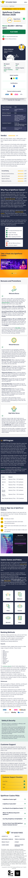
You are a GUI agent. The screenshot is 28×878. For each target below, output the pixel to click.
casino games (23, 564)
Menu (25, 2)
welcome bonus (6, 302)
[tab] (12, 273)
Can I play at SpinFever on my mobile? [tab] (12, 818)
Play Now (14, 32)
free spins (17, 327)
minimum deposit (7, 666)
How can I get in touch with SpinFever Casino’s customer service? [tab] (13, 824)
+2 (21, 94)
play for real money (10, 198)
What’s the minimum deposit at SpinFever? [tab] (11, 813)
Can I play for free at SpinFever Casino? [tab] (13, 808)
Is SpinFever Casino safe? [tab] (9, 803)
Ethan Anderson (8, 8)
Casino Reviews (5, 6)
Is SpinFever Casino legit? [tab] (9, 799)
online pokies (7, 580)
